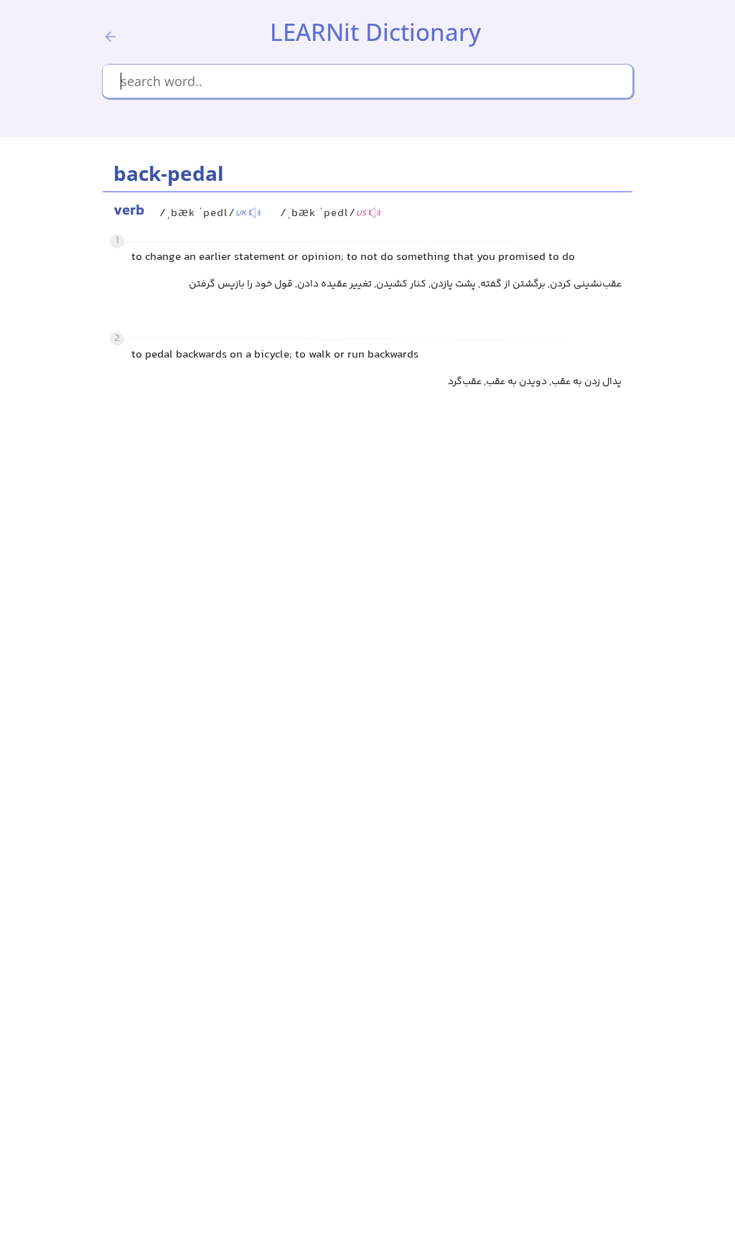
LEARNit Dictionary (375, 32)
